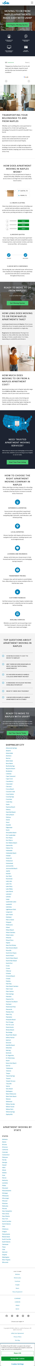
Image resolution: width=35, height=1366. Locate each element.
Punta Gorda (10, 1027)
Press (17, 1305)
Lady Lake (9, 881)
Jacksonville (9, 866)
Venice (8, 1086)
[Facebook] (6, 1316)
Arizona (4, 1144)
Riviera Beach (10, 1030)
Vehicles (17, 1274)
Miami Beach (10, 930)
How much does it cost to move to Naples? (17, 657)
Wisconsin (5, 1262)
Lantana (8, 896)
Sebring (8, 1050)
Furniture (17, 1281)
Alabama (4, 1139)
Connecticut (5, 1154)
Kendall (8, 873)
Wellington (9, 1091)
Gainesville (9, 845)
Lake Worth (9, 891)
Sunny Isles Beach (11, 1063)
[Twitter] (17, 1316)
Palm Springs (10, 994)
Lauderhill (9, 904)
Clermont (9, 786)
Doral (7, 822)
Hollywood (9, 860)
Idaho (4, 1167)
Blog (17, 1309)
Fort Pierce (9, 840)
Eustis (8, 830)
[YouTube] (23, 1316)
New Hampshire (7, 1211)
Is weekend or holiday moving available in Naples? (18, 684)
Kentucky (5, 1180)
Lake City (9, 884)
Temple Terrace (10, 1081)
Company (17, 1298)
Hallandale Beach (11, 853)
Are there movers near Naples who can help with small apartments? (18, 666)
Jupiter (8, 871)
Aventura (8, 755)
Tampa (8, 1073)
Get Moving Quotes (17, 303)
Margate (8, 922)
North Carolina (6, 1221)
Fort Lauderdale (10, 835)
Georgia (4, 1162)
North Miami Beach (12, 958)
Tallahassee (9, 1068)
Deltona (8, 817)
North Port (9, 963)
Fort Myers (9, 837)
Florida (4, 1160)
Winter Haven (10, 1106)
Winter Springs (10, 1112)
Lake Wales (9, 889)
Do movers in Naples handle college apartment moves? (17, 675)
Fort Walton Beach (11, 843)
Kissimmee (9, 878)
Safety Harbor (10, 1037)
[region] (17, 1354)
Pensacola (9, 1009)
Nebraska (5, 1206)
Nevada (4, 1208)
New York (5, 1218)
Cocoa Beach (10, 789)
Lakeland (8, 894)
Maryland (5, 1188)
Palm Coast (9, 989)
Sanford (8, 1040)
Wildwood (9, 1101)
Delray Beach (10, 814)
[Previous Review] (6, 81)
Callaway (8, 773)
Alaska (4, 1142)
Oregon (4, 1231)
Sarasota (8, 1042)
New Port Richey (11, 945)
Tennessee (5, 1244)
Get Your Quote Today (17, 733)
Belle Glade (9, 761)
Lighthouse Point (11, 909)
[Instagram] (12, 1316)
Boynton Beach (10, 768)
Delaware (5, 1157)
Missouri (4, 1201)
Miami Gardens (10, 932)
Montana (5, 1203)
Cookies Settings (17, 1364)
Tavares (8, 1078)
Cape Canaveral (10, 776)
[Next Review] (28, 81)
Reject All (17, 1353)
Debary (8, 809)
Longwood (9, 912)
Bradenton (9, 771)
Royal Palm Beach (11, 1035)
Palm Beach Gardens (12, 986)
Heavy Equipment (17, 1291)
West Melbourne (11, 1094)
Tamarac (8, 1071)
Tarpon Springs (10, 1076)
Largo (7, 899)
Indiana (4, 1172)
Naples (8, 942)
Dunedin (8, 825)
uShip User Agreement (17, 1333)
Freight (17, 1284)
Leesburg (8, 907)
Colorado (5, 1152)
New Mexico (6, 1216)
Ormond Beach (10, 976)
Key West (9, 876)
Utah (3, 1249)
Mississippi (5, 1198)
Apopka (8, 750)
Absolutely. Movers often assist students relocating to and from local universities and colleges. (18, 677)
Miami (8, 927)
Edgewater (9, 827)
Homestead (9, 863)
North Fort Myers (11, 953)
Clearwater (9, 784)
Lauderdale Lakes (11, 901)
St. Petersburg (10, 1058)
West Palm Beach (11, 1096)
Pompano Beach (11, 1019)
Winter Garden (10, 1104)
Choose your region (16, 1321)
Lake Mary (9, 886)
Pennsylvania (6, 1234)
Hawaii (4, 1165)
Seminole (8, 1053)
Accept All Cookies (17, 1359)
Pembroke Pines (11, 1006)
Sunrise (8, 1065)
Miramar (8, 937)
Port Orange (9, 1022)
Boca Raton (9, 763)
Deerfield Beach (11, 812)
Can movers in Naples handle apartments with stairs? (18, 698)
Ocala (8, 966)
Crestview (9, 799)
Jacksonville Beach (11, 868)
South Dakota (6, 1242)
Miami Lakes (10, 935)
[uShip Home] (6, 2)
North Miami (10, 955)
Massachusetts (6, 1190)
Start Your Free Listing (17, 462)
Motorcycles (17, 1277)
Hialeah (8, 855)
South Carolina (6, 1239)
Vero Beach (9, 1088)
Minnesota (5, 1195)
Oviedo (8, 978)
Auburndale (9, 753)
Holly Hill (9, 858)
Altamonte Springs (11, 748)
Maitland (8, 917)
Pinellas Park (10, 1012)
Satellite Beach (10, 1045)
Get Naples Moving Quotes (17, 25)
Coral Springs (10, 796)
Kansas (4, 1178)
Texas (4, 1247)
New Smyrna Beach (12, 948)
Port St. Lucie (10, 1024)
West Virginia (6, 1259)
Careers (17, 1302)
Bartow (8, 758)
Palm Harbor (10, 991)
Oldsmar (8, 971)
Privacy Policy (17, 1336)
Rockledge (9, 1032)
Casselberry (9, 781)
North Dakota (6, 1224)
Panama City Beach (12, 1001)
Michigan (5, 1193)
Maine (4, 1185)
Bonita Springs (10, 766)
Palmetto (8, 996)
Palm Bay (9, 983)
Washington (5, 1257)
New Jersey (5, 1213)
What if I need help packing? (17, 691)
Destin (8, 820)
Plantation (9, 1017)
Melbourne (9, 925)
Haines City (9, 848)
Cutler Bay (9, 802)
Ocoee (8, 968)
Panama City (10, 999)
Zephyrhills (9, 1114)
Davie (7, 804)
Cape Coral (9, 779)
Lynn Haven (9, 914)
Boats (17, 1288)
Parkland (8, 1004)
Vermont (4, 1252)
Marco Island (10, 919)
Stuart (8, 1060)
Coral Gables (10, 794)
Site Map (17, 1340)
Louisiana (5, 1183)
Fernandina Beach (11, 832)
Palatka (8, 981)
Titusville (9, 1083)
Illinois (4, 1170)
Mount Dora (9, 940)
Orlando (8, 973)
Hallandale (9, 850)
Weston (8, 1099)
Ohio (3, 1226)
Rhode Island (6, 1236)
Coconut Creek (10, 791)
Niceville (8, 950)
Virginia (4, 1254)
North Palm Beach (11, 960)
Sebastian (9, 1047)
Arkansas (5, 1147)
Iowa (3, 1175)
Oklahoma (5, 1229)
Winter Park (9, 1109)
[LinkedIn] (28, 1316)
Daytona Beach (10, 807)
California (5, 1149)
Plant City (9, 1014)
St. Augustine (10, 1055)
